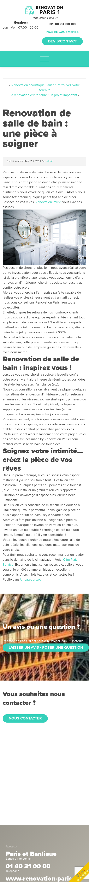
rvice (9, 565)
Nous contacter (25, 718)
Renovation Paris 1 (48, 202)
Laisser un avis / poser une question (46, 647)
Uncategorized (31, 579)
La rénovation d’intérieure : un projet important (43, 95)
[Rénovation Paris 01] (44, 10)
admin (49, 161)
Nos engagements (62, 32)
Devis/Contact (62, 41)
